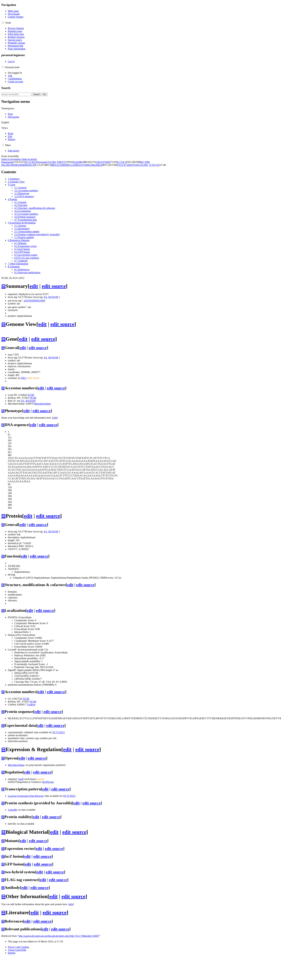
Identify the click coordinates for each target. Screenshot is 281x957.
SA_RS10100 (51, 297)
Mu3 (94, 165)
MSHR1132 (68, 165)
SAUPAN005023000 (34, 300)
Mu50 (100, 165)
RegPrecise (48, 782)
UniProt (31, 704)
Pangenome (7, 162)
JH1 (9, 165)
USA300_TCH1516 (149, 165)
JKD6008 (20, 165)
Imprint (11, 952)
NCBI (31, 395)
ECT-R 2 (121, 162)
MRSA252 (56, 165)
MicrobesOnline (42, 403)
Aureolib (12, 809)
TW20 (135, 165)
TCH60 (128, 165)
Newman (41, 162)
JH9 (13, 165)
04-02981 (78, 162)
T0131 (120, 165)
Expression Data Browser (26, 796)
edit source (54, 286)
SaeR (21, 779)
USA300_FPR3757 (56, 162)
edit (34, 286)
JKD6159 (30, 165)
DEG (24, 378)
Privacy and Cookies (18, 947)
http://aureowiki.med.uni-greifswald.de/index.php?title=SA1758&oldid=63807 (59, 936)
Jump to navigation (11, 159)
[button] (3, 22)
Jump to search (29, 159)
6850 (108, 162)
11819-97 (100, 162)
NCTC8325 (31, 162)
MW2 (89, 165)
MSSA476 (80, 165)
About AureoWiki (17, 950)
